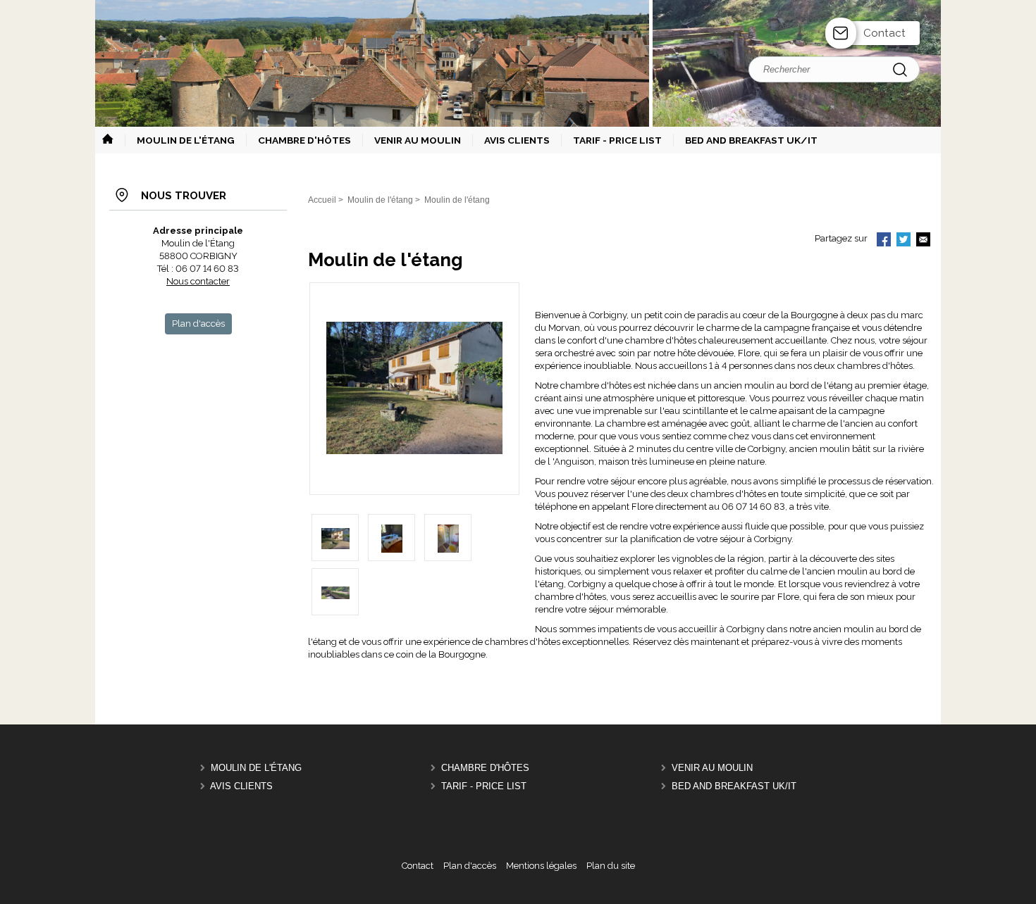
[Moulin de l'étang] (414, 451)
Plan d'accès (469, 865)
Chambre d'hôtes (485, 767)
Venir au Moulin (712, 767)
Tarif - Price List (483, 786)
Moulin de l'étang (256, 767)
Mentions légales (541, 865)
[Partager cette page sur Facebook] (884, 240)
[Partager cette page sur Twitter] (903, 240)
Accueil (322, 200)
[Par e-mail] (923, 240)
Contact (884, 33)
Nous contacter (198, 281)
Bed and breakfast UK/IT (734, 786)
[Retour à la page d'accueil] (518, 125)
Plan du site (610, 865)
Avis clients (241, 786)
